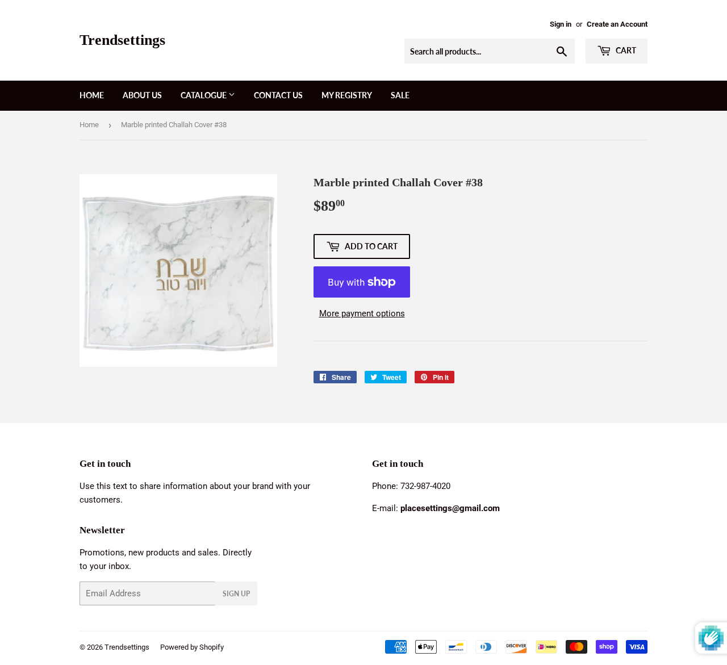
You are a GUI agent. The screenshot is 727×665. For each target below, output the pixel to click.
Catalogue (204, 95)
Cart (625, 50)
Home (92, 95)
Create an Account (617, 24)
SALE (400, 95)
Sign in (560, 24)
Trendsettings (122, 40)
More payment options (362, 313)
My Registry (346, 95)
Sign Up (236, 593)
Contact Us (278, 95)
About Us (142, 95)
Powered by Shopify (192, 647)
